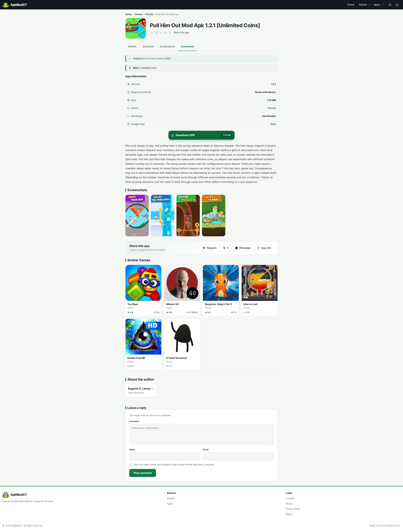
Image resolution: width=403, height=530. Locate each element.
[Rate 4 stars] (166, 33)
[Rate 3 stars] (161, 33)
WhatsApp (244, 248)
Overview (148, 46)
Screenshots (167, 46)
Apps (377, 4)
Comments (187, 46)
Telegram (211, 248)
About (289, 503)
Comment (134, 421)
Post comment (143, 472)
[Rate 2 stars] (156, 33)
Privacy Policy (293, 509)
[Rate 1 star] (152, 33)
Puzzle (149, 14)
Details (132, 46)
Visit (273, 124)
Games (363, 4)
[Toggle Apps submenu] (382, 4)
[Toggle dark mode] (397, 4)
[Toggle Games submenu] (369, 4)
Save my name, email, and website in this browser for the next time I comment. (174, 464)
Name (132, 449)
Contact (290, 498)
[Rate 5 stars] (170, 33)
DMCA (289, 514)
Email (205, 449)
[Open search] (390, 4)
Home (350, 4)
